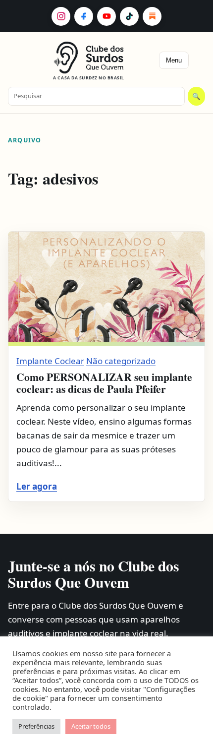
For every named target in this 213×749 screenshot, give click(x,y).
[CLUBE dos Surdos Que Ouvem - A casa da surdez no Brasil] (89, 57)
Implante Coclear (50, 361)
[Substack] (152, 16)
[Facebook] (83, 16)
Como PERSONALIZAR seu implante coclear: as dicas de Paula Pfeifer (104, 382)
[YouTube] (106, 16)
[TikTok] (129, 16)
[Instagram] (61, 16)
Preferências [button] (36, 726)
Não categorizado (121, 361)
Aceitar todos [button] (90, 726)
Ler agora (36, 486)
